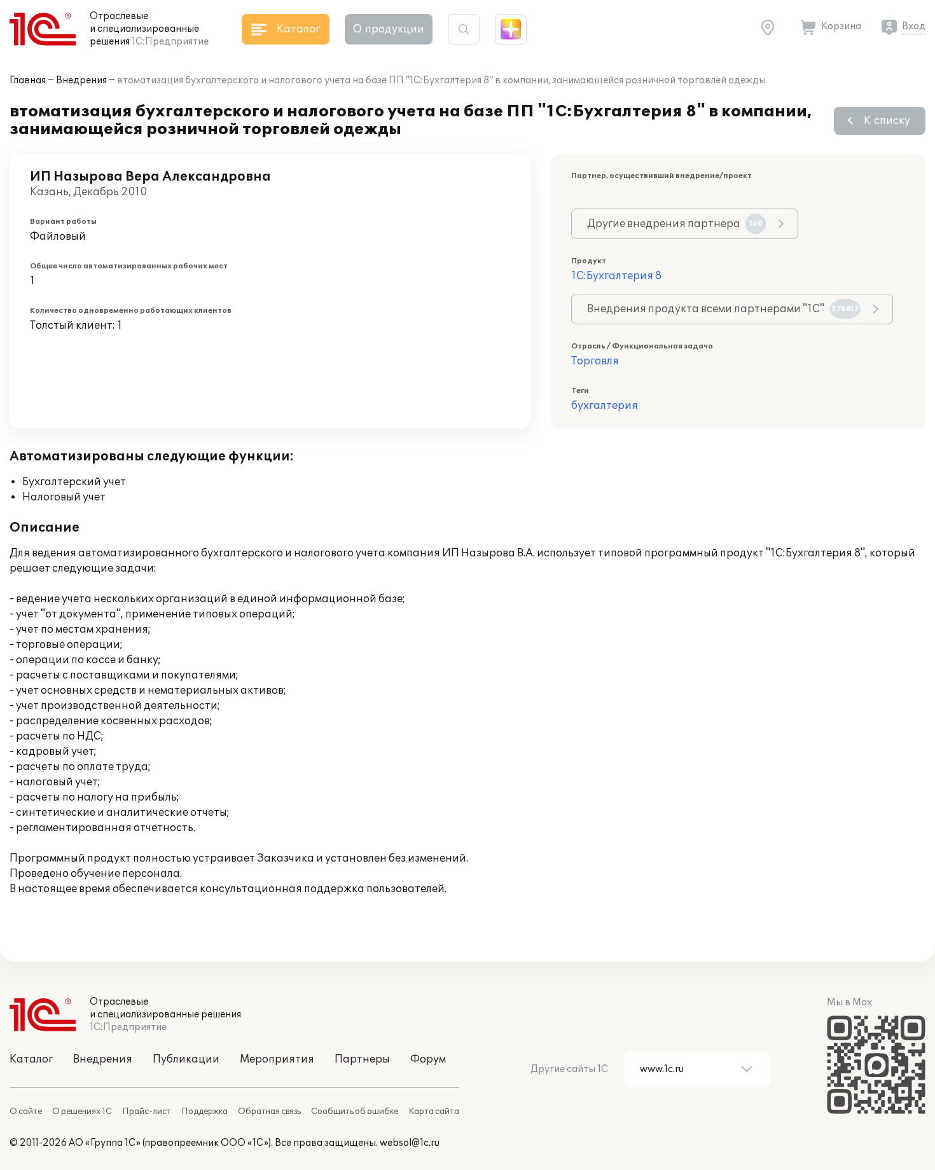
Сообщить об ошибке (354, 1111)
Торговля (595, 361)
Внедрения (81, 80)
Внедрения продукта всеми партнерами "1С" (723, 309)
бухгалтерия (604, 405)
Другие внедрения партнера (675, 223)
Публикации (186, 1059)
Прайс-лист (146, 1111)
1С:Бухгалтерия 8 (616, 276)
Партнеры (362, 1059)
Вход (913, 26)
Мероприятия (277, 1059)
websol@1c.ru (410, 1143)
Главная (28, 80)
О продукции (388, 29)
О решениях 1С (82, 1111)
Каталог (31, 1059)
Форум (428, 1059)
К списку (887, 120)
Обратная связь (269, 1111)
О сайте (26, 1111)
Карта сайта (433, 1111)
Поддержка (204, 1111)
